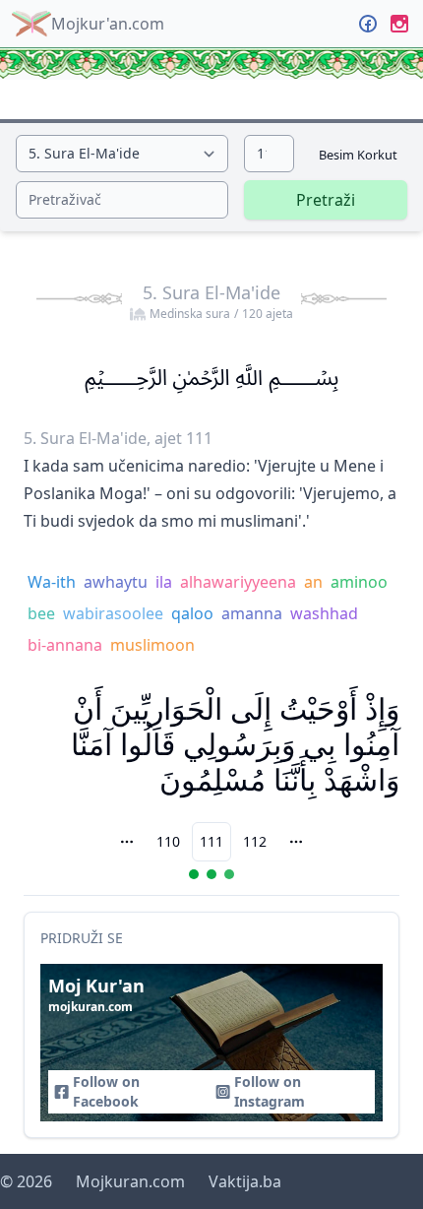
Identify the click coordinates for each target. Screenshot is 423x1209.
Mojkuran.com (130, 1181)
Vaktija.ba (245, 1181)
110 (168, 841)
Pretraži (325, 200)
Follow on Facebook (106, 1091)
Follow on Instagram (269, 1091)
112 (255, 841)
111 (211, 841)
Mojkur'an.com (107, 23)
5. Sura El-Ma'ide (218, 301)
